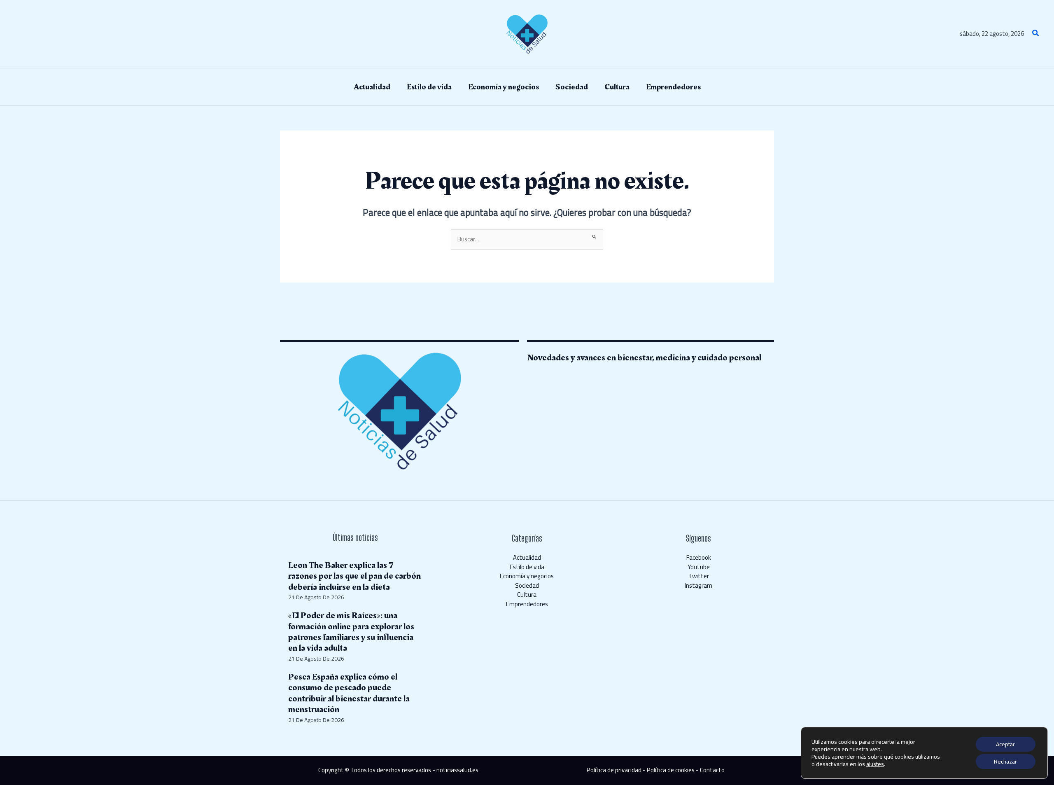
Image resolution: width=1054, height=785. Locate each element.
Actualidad (527, 557)
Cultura (526, 594)
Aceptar (1005, 744)
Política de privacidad (614, 770)
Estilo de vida (527, 567)
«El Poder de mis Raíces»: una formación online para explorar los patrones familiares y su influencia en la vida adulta (351, 632)
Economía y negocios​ (527, 576)
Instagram (698, 585)
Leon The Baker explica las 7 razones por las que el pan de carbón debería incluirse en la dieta (354, 576)
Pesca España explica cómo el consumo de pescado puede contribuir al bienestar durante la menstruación (349, 693)
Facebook (698, 557)
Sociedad (527, 585)
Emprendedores (527, 604)
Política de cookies (671, 770)
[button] (1036, 34)
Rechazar (1005, 761)
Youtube (699, 567)
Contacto (712, 770)
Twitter (698, 576)
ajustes (875, 764)
